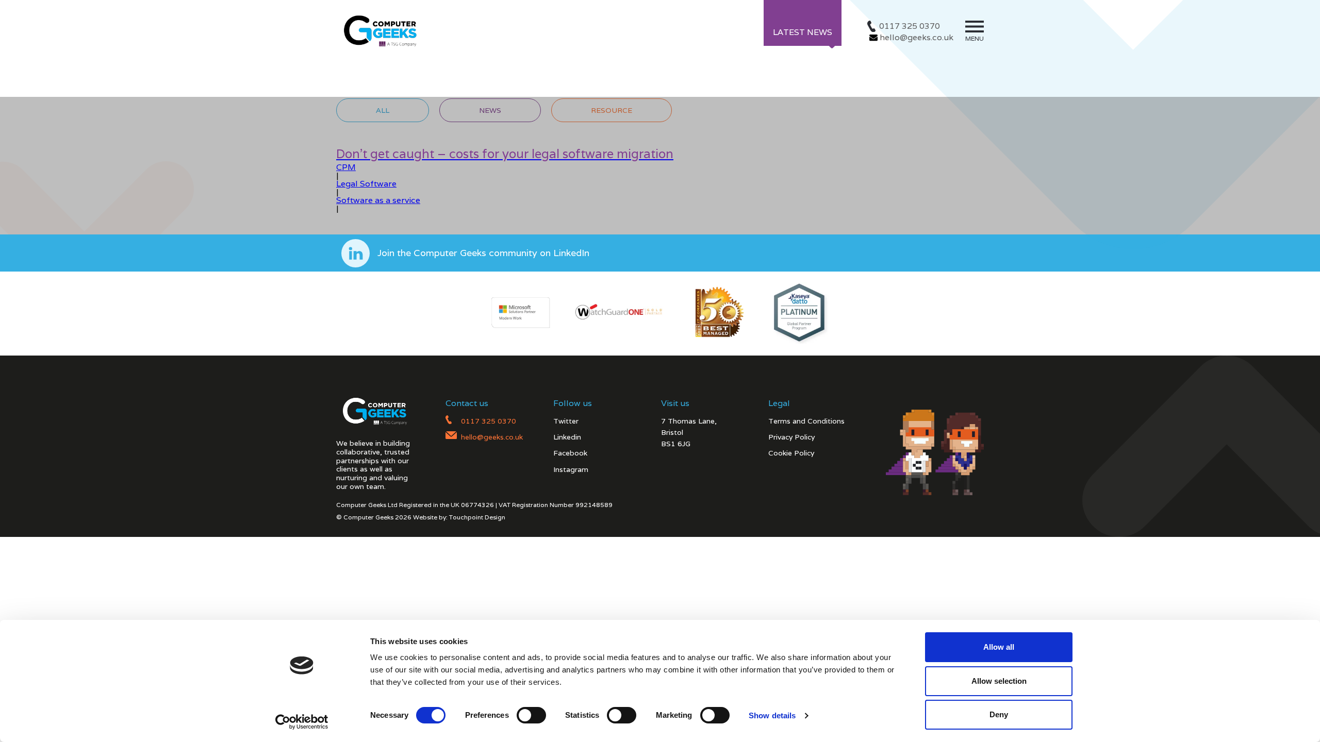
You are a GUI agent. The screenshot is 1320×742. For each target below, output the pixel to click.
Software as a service (378, 200)
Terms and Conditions (806, 421)
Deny (998, 714)
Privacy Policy (791, 437)
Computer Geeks (378, 30)
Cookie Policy (791, 453)
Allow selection (999, 681)
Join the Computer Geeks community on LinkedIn (483, 253)
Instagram (570, 469)
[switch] (531, 715)
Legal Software (366, 183)
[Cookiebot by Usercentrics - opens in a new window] (302, 722)
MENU (974, 38)
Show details (772, 715)
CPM (346, 167)
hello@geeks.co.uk (916, 37)
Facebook (570, 453)
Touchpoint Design (477, 517)
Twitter (566, 421)
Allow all (998, 647)
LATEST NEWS (802, 32)
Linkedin (567, 437)
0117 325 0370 (909, 26)
